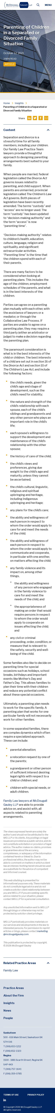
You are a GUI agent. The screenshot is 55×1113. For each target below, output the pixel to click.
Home (6, 103)
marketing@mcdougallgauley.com (25, 933)
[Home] (18, 5)
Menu (48, 5)
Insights (19, 103)
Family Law (10, 970)
